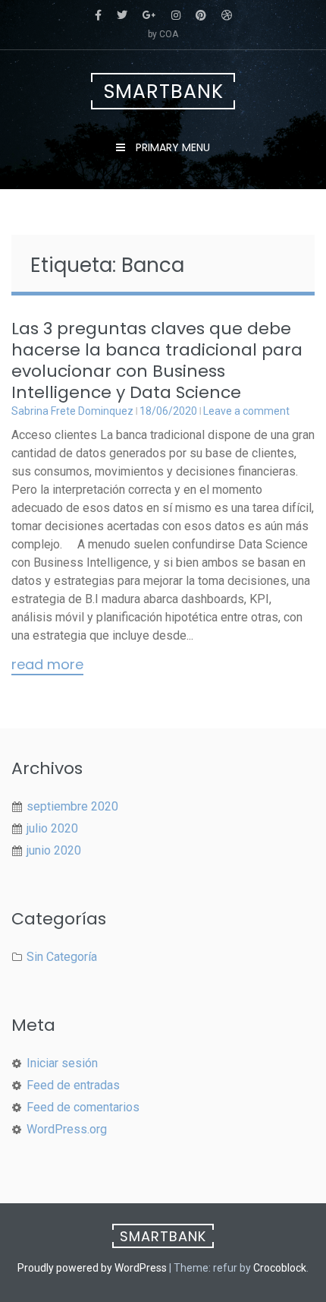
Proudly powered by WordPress (92, 1268)
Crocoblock (279, 1268)
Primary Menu (171, 147)
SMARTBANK (164, 91)
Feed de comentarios (83, 1107)
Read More (47, 665)
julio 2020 (52, 828)
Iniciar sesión (62, 1063)
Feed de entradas (73, 1085)
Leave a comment (246, 411)
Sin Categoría (62, 957)
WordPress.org (67, 1129)
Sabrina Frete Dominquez (72, 411)
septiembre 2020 (72, 806)
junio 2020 (54, 850)
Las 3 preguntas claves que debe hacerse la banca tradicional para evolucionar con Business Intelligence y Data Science (156, 360)
